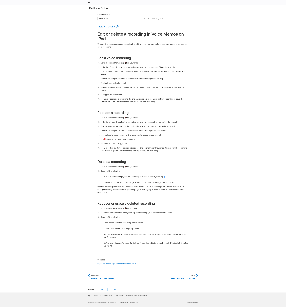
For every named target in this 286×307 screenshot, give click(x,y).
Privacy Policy (124, 302)
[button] (108, 26)
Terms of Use (134, 302)
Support (96, 295)
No (115, 289)
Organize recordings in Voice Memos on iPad (116, 264)
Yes (102, 289)
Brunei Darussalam (192, 302)
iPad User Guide (98, 8)
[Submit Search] (145, 19)
